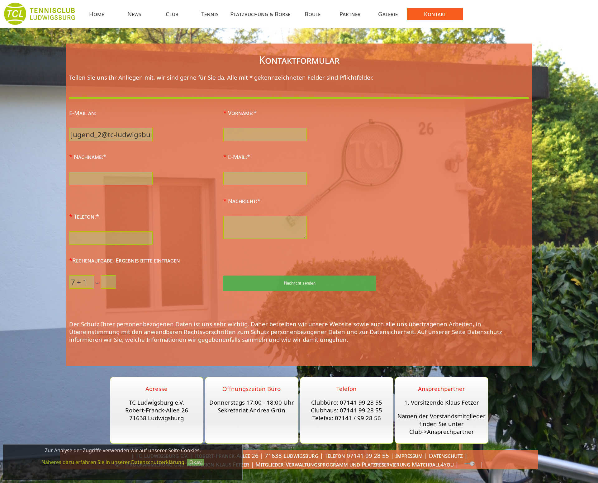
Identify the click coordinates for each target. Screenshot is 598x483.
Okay (195, 462)
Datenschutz (484, 332)
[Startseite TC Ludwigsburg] (39, 26)
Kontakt (435, 14)
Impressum (409, 455)
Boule (312, 14)
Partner (350, 14)
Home (96, 14)
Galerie (388, 14)
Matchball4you (433, 464)
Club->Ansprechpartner (441, 431)
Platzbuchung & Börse (261, 14)
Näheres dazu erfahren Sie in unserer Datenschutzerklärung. (114, 462)
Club (172, 14)
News (134, 14)
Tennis (209, 14)
